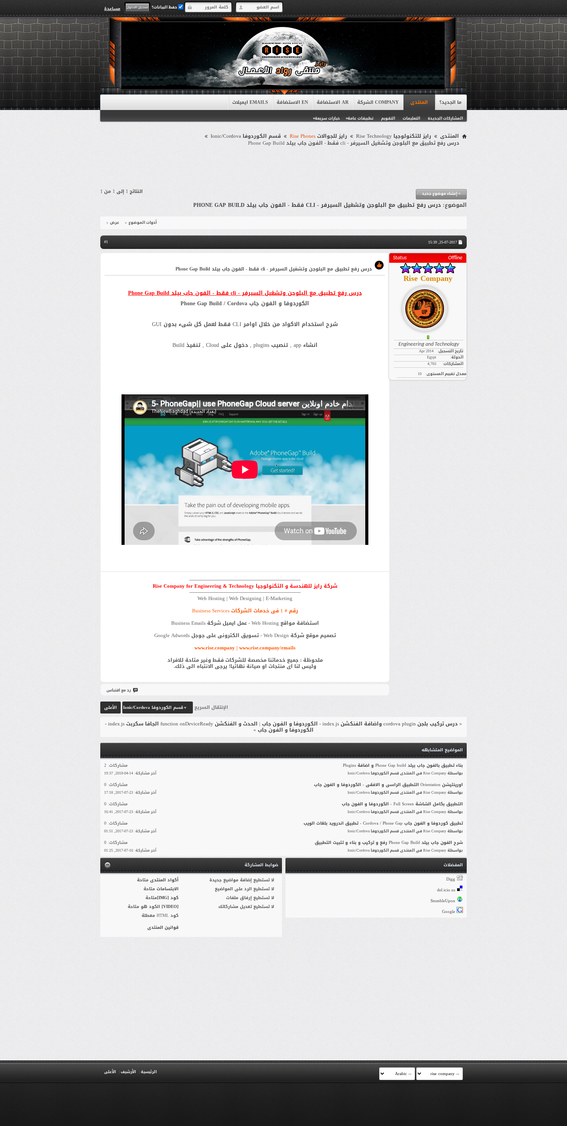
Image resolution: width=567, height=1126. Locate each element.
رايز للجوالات (318, 136)
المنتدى (419, 102)
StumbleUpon (442, 901)
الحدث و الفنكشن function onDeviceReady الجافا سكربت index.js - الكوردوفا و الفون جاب (209, 727)
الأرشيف (128, 1071)
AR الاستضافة (333, 102)
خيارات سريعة (327, 118)
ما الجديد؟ (450, 102)
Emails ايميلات (250, 102)
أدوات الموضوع (142, 223)
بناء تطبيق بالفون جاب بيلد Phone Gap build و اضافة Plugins (403, 765)
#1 (106, 241)
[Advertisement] (283, 167)
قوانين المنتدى (163, 927)
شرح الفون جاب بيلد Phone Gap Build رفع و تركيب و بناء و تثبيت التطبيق (389, 843)
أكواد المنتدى (164, 880)
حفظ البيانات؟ (165, 7)
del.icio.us (446, 890)
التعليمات (411, 118)
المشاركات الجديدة (445, 118)
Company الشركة (378, 102)
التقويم (388, 118)
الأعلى (110, 707)
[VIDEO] (170, 907)
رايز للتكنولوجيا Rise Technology (393, 136)
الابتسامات (168, 889)
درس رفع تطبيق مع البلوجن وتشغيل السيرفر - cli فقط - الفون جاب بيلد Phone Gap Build (317, 205)
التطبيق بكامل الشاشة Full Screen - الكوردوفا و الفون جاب (402, 804)
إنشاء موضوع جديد (441, 193)
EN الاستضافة (292, 102)
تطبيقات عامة (360, 118)
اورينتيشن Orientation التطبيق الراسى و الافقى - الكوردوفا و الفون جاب (388, 785)
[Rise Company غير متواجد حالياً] (427, 305)
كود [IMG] (168, 898)
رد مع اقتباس (118, 690)
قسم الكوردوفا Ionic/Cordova (246, 136)
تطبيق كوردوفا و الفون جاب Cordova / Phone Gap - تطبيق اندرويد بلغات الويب (383, 823)
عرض (114, 223)
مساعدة (112, 8)
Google (448, 912)
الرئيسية (149, 1071)
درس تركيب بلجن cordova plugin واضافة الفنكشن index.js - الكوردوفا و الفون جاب (360, 724)
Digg (450, 879)
